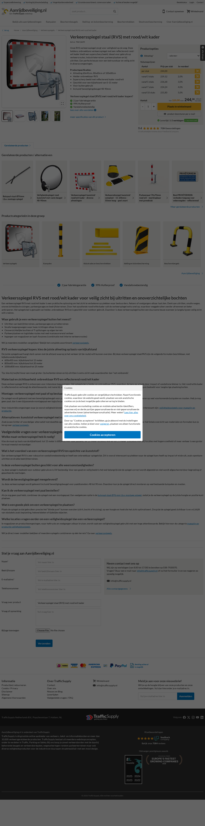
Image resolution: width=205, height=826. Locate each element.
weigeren (104, 423)
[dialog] (102, 413)
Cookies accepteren (102, 435)
